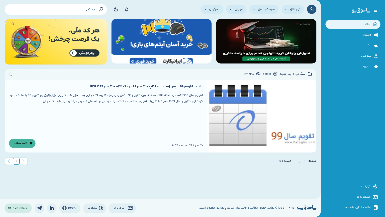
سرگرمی (300, 74)
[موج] (266, 41)
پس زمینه (285, 74)
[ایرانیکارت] (161, 41)
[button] (16, 161)
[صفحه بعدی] (9, 161)
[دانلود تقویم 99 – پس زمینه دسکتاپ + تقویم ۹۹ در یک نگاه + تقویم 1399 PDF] (261, 116)
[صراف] (56, 41)
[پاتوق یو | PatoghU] (361, 11)
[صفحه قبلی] (23, 161)
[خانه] (311, 9)
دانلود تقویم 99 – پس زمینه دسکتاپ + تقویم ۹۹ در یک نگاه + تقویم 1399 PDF (146, 86)
